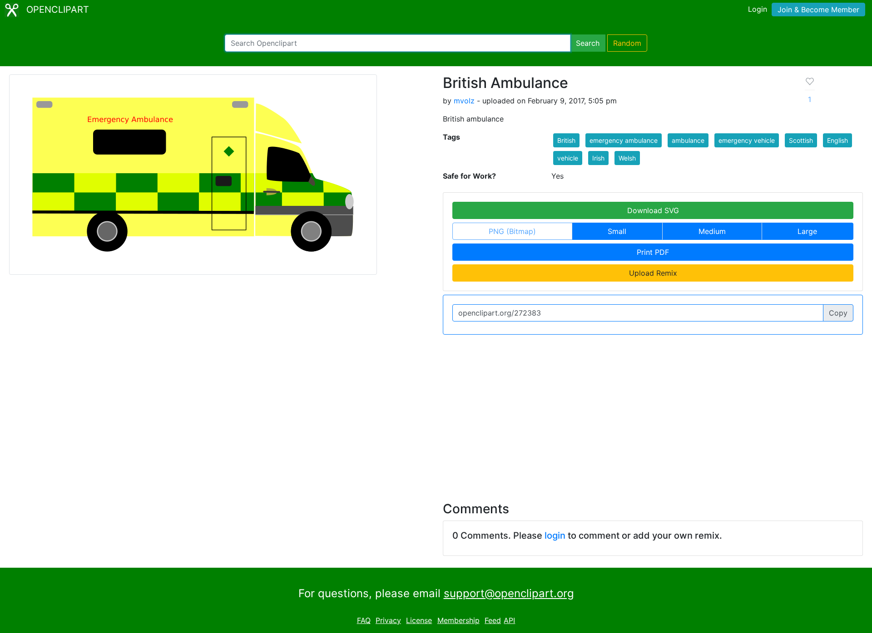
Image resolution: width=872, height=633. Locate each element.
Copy (838, 312)
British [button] (566, 140)
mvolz (464, 100)
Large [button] (807, 231)
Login (757, 9)
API (509, 620)
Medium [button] (712, 231)
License (419, 620)
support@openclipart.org (509, 593)
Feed (493, 620)
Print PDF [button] (653, 252)
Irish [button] (598, 158)
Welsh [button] (627, 158)
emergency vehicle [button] (746, 140)
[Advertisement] (436, 412)
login (555, 535)
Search (588, 43)
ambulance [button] (688, 140)
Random (627, 43)
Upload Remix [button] (653, 273)
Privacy (388, 620)
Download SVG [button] (653, 210)
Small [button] (617, 231)
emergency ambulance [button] (624, 140)
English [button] (837, 140)
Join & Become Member (818, 9)
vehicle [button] (567, 158)
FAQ (364, 620)
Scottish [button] (801, 140)
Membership (458, 620)
